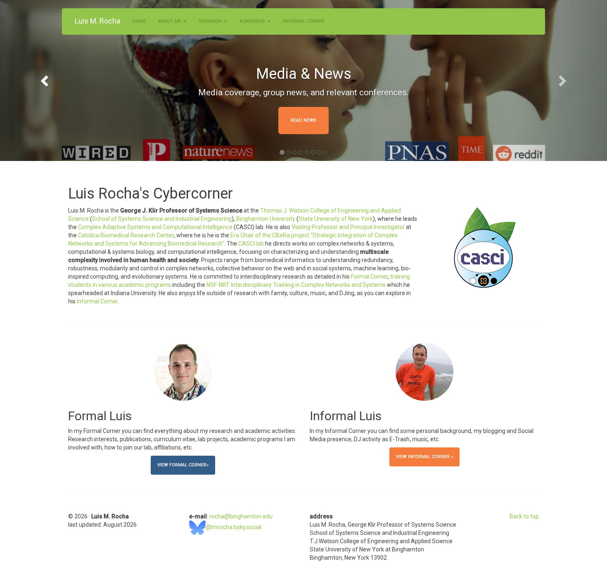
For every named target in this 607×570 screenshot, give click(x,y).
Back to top (524, 516)
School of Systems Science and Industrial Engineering (162, 218)
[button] (45, 80)
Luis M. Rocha (97, 21)
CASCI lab (251, 243)
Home (139, 21)
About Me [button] (170, 21)
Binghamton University (265, 218)
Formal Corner (369, 276)
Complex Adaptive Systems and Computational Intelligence (155, 227)
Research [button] (211, 21)
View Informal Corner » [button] (424, 456)
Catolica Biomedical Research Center (126, 235)
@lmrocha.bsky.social (233, 527)
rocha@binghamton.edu (241, 516)
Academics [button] (252, 21)
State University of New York (336, 218)
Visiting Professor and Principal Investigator (348, 227)
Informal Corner (304, 21)
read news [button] (303, 120)
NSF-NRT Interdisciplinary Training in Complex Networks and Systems (296, 284)
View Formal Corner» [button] (183, 465)
